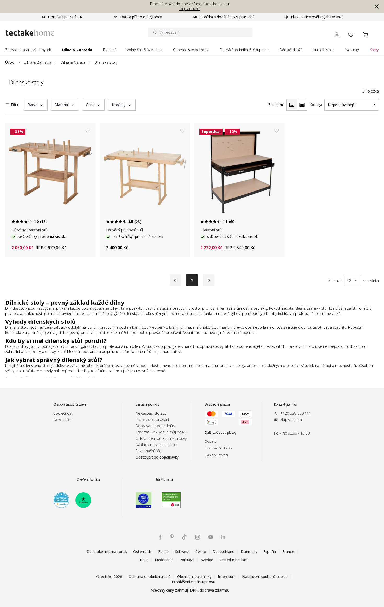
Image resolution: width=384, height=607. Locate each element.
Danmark (249, 551)
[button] (377, 6)
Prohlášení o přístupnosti (193, 581)
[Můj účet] (337, 34)
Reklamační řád (148, 450)
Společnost (63, 413)
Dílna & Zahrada (37, 62)
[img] (160, 537)
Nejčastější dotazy (151, 413)
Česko (200, 551)
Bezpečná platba (217, 404)
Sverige (207, 559)
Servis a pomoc (147, 404)
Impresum (227, 576)
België (163, 551)
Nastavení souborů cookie (265, 576)
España (269, 551)
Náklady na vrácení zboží (157, 444)
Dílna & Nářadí (73, 62)
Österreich (142, 551)
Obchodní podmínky (194, 576)
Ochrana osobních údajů (150, 576)
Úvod (9, 62)
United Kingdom (234, 559)
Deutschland (223, 551)
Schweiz (182, 551)
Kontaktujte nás (285, 404)
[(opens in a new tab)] (61, 500)
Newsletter (63, 419)
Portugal (186, 559)
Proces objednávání (152, 419)
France (288, 551)
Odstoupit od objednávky (157, 457)
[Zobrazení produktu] (291, 105)
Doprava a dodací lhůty (155, 425)
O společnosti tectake (70, 404)
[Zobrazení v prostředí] (302, 105)
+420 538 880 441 (295, 413)
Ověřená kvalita (88, 480)
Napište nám (291, 419)
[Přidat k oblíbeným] (87, 131)
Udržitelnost (164, 480)
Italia (144, 559)
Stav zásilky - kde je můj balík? (161, 432)
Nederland (164, 559)
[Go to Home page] (30, 32)
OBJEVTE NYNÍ (189, 9)
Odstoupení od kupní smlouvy (161, 438)
